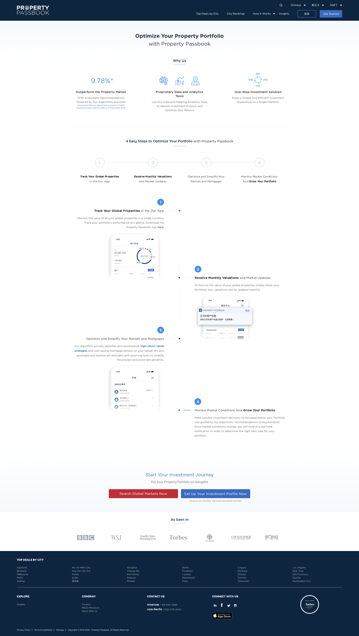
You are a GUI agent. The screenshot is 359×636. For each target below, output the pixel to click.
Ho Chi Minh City (81, 567)
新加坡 (75, 581)
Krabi (75, 577)
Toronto (241, 577)
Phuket (131, 581)
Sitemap (60, 630)
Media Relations (90, 607)
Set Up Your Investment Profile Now (215, 494)
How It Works (262, 13)
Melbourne (22, 574)
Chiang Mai (133, 571)
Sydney (21, 581)
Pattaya (131, 577)
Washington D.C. (302, 581)
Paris (185, 581)
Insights (284, 13)
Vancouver (243, 581)
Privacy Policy (23, 630)
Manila (75, 574)
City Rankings (236, 13)
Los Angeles (299, 567)
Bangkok (132, 567)
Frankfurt (187, 571)
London (186, 574)
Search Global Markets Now (143, 493)
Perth (20, 577)
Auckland (22, 567)
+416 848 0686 (168, 604)
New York (298, 571)
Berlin (185, 567)
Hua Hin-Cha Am (81, 571)
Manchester (188, 577)
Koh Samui (133, 574)
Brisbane (22, 571)
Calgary (241, 567)
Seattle (296, 577)
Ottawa (241, 574)
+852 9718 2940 (172, 609)
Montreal (242, 571)
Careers (86, 604)
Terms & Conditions (43, 630)
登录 (306, 13)
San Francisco (300, 574)
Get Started (331, 13)
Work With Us (89, 611)
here (160, 227)
